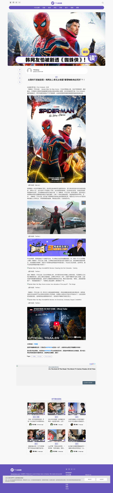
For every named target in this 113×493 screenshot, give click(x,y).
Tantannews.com (15, 474)
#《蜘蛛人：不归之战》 (37, 356)
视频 (72, 7)
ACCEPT (102, 479)
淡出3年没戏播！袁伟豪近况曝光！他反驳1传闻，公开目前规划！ (56, 420)
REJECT (90, 479)
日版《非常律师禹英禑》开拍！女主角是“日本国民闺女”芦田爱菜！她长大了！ (36, 420)
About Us (88, 475)
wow (67, 489)
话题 (44, 7)
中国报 (36, 344)
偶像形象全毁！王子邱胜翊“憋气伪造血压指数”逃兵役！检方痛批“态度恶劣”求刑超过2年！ (36, 447)
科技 (55, 7)
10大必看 (37, 7)
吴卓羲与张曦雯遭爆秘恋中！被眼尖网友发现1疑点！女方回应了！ (76, 447)
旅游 (49, 7)
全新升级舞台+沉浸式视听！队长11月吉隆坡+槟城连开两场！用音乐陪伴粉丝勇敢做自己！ (76, 420)
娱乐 (66, 7)
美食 (60, 7)
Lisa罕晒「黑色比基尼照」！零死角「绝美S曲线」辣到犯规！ (56, 447)
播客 (77, 7)
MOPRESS (49, 347)
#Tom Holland (48, 356)
